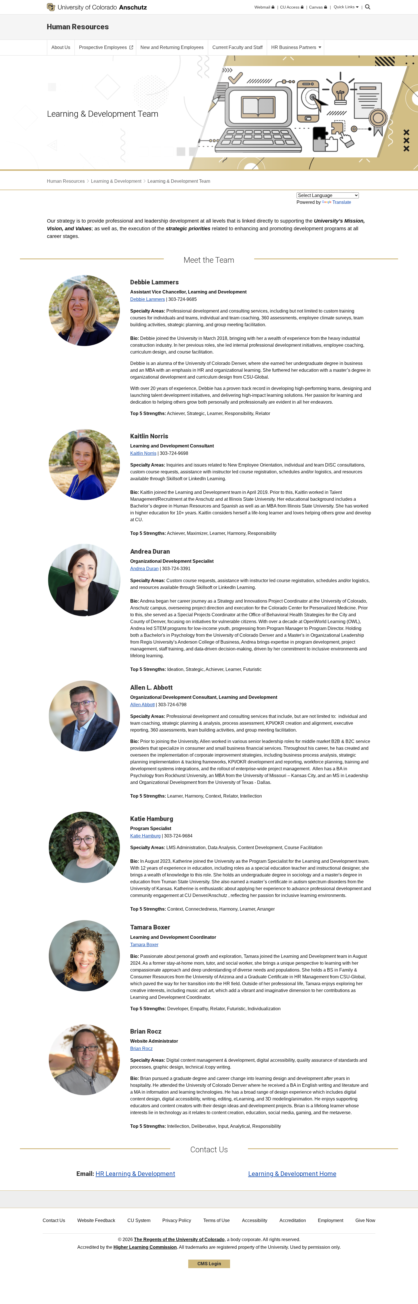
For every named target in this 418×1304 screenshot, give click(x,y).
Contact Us (54, 1220)
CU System (138, 1220)
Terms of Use (216, 1220)
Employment (330, 1220)
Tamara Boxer (144, 944)
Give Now (365, 1220)
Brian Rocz (141, 1048)
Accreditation (293, 1220)
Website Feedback (96, 1220)
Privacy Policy (176, 1220)
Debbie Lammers (147, 299)
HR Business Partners (294, 47)
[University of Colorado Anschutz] (97, 7)
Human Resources (78, 26)
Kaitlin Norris (143, 453)
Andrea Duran (144, 568)
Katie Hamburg (145, 835)
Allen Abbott (142, 704)
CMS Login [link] (209, 1263)
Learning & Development (116, 181)
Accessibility (254, 1220)
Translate (341, 202)
